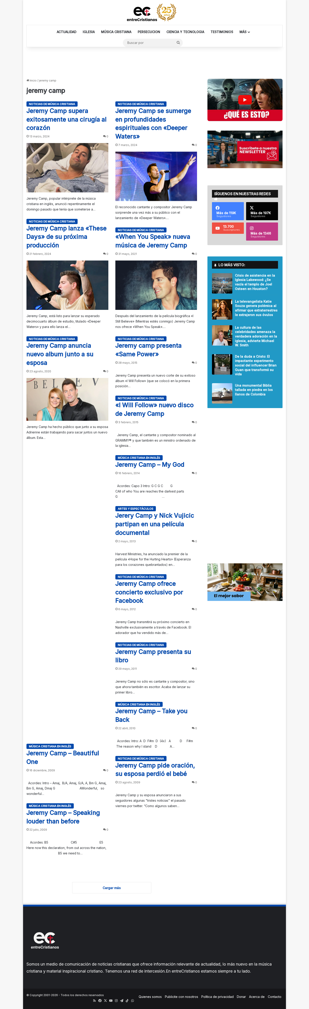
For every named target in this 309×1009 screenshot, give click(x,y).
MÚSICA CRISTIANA (116, 32)
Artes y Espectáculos (135, 508)
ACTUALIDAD (66, 32)
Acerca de (257, 997)
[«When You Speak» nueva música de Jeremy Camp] (156, 285)
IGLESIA (89, 32)
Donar (241, 997)
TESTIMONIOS (222, 32)
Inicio (33, 80)
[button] (245, 100)
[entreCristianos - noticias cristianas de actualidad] (154, 12)
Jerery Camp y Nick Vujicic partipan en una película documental (154, 524)
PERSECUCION (149, 32)
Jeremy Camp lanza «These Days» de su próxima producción (66, 237)
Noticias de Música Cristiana (52, 104)
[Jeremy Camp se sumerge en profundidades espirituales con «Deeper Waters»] (156, 176)
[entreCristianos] (44, 958)
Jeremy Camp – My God (149, 464)
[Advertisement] (154, 62)
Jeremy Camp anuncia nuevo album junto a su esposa (59, 354)
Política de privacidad (217, 997)
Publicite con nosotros (181, 997)
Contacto (274, 997)
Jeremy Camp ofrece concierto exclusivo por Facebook (149, 592)
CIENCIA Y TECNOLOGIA (185, 32)
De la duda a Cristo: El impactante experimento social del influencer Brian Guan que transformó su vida (256, 365)
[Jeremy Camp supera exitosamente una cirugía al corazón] (67, 167)
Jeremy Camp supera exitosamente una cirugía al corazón (66, 119)
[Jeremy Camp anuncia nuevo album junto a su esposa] (67, 399)
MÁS (243, 32)
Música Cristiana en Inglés (139, 457)
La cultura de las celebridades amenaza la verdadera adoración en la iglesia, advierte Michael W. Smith (256, 336)
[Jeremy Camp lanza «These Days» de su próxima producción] (67, 285)
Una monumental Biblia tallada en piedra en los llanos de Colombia (254, 389)
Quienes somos (150, 997)
